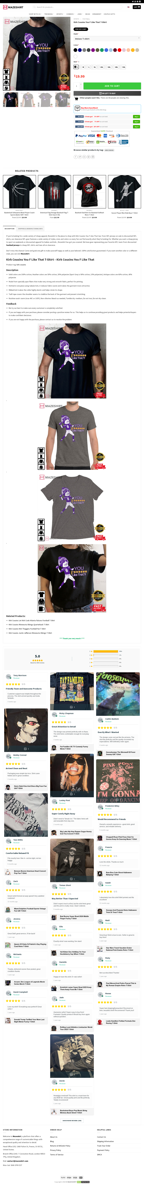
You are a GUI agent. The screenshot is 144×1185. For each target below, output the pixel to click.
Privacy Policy (55, 1150)
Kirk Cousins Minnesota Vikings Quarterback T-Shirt (29, 624)
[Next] (66, 53)
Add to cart (112, 86)
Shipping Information (105, 1141)
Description (9, 229)
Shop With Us (34, 14)
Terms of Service (56, 1154)
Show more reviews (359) (72, 1121)
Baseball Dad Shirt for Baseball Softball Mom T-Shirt (89, 214)
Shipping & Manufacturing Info (30, 229)
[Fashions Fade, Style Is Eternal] (13, 7)
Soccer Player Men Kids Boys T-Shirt (125, 213)
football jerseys (13, 245)
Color (76, 45)
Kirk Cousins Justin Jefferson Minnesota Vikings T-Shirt (30, 633)
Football (86, 19)
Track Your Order (103, 1146)
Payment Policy (103, 1150)
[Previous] (7, 53)
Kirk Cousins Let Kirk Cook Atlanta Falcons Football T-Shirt (32, 620)
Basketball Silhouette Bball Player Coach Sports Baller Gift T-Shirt (19, 214)
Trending (48, 14)
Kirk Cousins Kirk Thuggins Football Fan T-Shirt (27, 629)
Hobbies (70, 14)
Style (76, 34)
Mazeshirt (25, 254)
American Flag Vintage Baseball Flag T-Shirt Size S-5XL (54, 214)
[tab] (9, 228)
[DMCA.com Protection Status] (83, 1182)
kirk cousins (109, 150)
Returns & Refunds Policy (60, 1146)
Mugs (87, 14)
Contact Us (101, 1137)
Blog (52, 1141)
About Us (53, 1137)
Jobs (79, 14)
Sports (59, 14)
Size (75, 62)
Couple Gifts (109, 14)
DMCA (99, 1154)
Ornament (96, 14)
